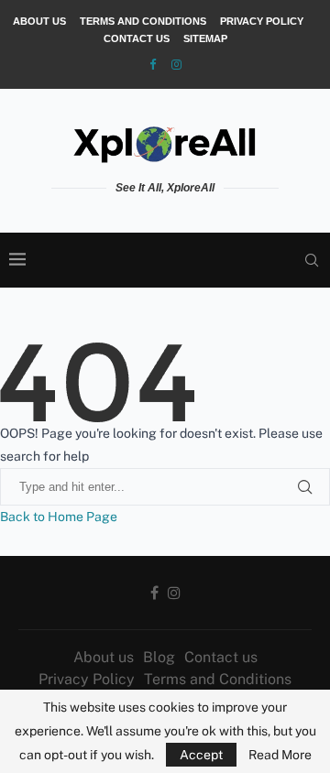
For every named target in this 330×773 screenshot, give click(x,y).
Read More (280, 754)
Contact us (137, 38)
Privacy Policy (261, 21)
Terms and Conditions (143, 21)
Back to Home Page (58, 516)
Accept (201, 754)
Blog (159, 657)
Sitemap (205, 38)
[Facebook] (152, 64)
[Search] (311, 260)
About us (39, 21)
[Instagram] (176, 64)
